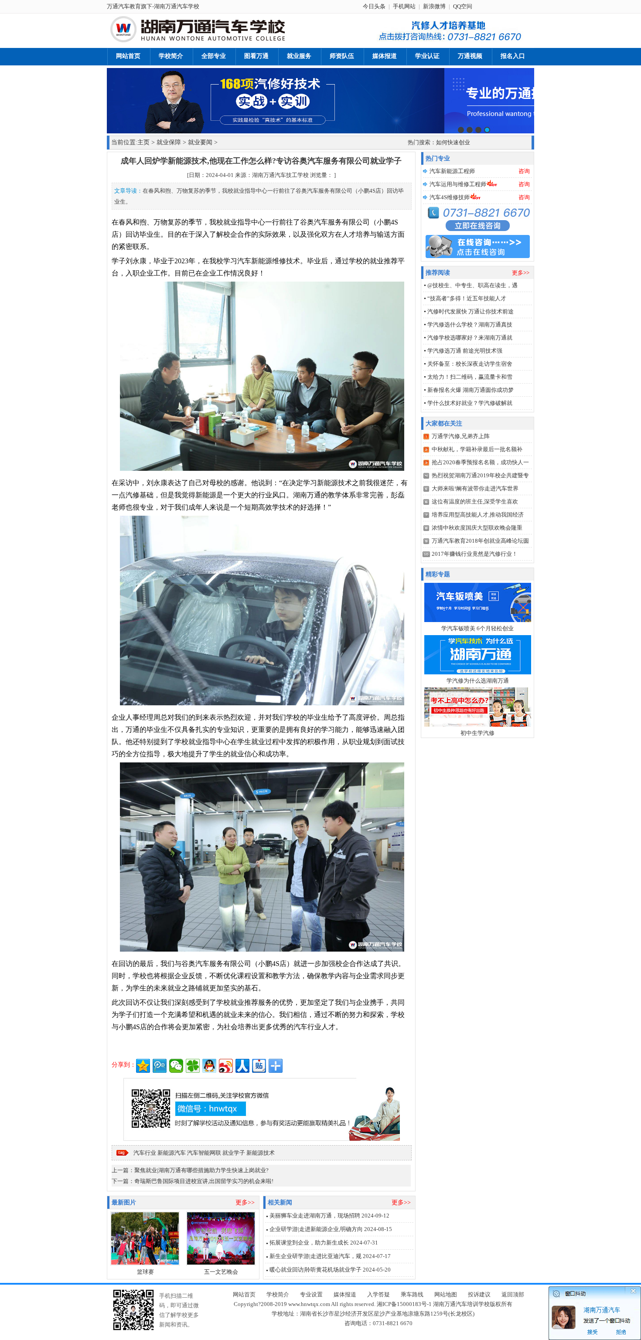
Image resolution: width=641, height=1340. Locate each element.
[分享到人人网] (242, 1066)
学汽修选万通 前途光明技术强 (464, 350)
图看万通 (256, 56)
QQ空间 (462, 6)
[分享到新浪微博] (226, 1066)
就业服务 (299, 56)
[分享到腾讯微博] (160, 1066)
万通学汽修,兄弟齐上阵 (461, 436)
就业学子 (233, 1153)
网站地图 (445, 1294)
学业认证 (427, 56)
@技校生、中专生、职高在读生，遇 (472, 285)
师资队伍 (342, 56)
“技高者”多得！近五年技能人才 (466, 298)
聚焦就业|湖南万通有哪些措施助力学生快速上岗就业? (201, 1170)
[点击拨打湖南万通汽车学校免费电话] (448, 41)
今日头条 (374, 6)
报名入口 (513, 56)
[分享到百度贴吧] (259, 1066)
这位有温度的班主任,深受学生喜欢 (475, 501)
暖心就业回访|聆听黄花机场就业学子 (315, 1269)
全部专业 (213, 56)
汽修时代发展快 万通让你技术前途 (470, 311)
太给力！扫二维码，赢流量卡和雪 (469, 377)
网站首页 (128, 56)
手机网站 (404, 6)
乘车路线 (412, 1294)
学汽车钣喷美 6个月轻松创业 (477, 628)
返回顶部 (512, 1294)
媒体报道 (384, 56)
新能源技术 (260, 1153)
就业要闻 (200, 142)
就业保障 (169, 142)
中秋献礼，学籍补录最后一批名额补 (477, 449)
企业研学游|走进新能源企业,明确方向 (316, 1229)
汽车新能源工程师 (452, 171)
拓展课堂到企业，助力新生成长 (309, 1242)
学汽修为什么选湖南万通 (478, 680)
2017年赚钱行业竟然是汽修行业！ (475, 554)
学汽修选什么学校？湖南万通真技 (469, 324)
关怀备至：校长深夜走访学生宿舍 (469, 364)
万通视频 (470, 56)
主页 (143, 142)
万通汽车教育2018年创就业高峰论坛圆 (480, 540)
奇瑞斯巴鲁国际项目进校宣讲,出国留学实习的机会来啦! (203, 1181)
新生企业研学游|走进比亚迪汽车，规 (315, 1256)
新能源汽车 (171, 1153)
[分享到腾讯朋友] (193, 1066)
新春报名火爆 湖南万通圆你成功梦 (470, 390)
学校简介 (171, 56)
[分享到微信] (176, 1066)
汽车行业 (144, 1153)
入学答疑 (378, 1294)
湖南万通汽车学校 (176, 6)
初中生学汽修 (477, 733)
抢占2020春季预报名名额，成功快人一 (480, 462)
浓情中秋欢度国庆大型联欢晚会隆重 (477, 527)
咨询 (524, 171)
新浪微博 (434, 6)
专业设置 (311, 1294)
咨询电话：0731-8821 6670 (378, 1323)
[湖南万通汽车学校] (216, 41)
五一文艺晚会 (221, 1272)
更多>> (245, 1202)
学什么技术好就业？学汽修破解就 (469, 403)
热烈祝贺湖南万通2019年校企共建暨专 (480, 475)
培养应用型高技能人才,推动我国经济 (478, 514)
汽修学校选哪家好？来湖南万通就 (469, 337)
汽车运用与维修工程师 (458, 184)
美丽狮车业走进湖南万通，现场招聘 (314, 1215)
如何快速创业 (453, 142)
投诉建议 (479, 1294)
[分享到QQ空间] (143, 1066)
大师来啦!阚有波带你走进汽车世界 (475, 488)
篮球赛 (145, 1272)
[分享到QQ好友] (209, 1066)
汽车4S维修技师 (450, 197)
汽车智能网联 (204, 1153)
